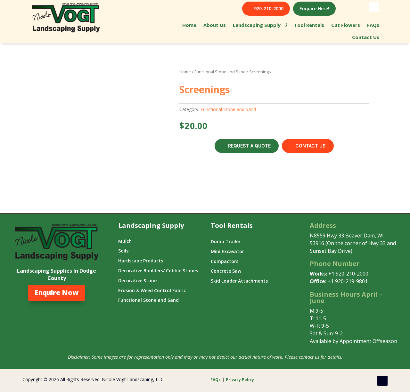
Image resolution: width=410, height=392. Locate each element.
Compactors (224, 261)
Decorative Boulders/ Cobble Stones (158, 271)
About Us (214, 25)
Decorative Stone (137, 280)
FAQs (373, 25)
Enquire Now (56, 292)
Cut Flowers (345, 25)
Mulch (125, 241)
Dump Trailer (226, 241)
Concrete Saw (226, 271)
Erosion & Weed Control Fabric (152, 290)
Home (189, 25)
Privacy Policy (240, 379)
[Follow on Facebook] (374, 7)
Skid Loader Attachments (239, 281)
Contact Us (365, 37)
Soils (123, 251)
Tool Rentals (309, 25)
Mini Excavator (227, 251)
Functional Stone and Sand (220, 72)
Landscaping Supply (257, 25)
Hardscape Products (140, 261)
